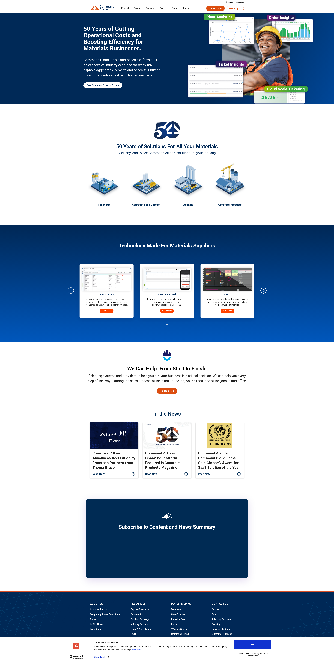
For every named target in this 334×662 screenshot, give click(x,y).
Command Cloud (180, 634)
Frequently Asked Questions (105, 614)
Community (137, 614)
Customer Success (222, 634)
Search (230, 2)
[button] (263, 290)
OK (252, 644)
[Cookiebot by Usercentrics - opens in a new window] (76, 657)
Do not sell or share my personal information (253, 654)
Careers (94, 619)
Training (216, 624)
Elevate (175, 624)
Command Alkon (98, 609)
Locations (95, 629)
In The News (96, 624)
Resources (151, 8)
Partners (164, 8)
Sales (215, 614)
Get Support (235, 8)
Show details (100, 657)
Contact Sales (215, 8)
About (174, 8)
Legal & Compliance (141, 629)
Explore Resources (140, 609)
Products (125, 8)
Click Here (106, 311)
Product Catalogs (140, 619)
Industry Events (179, 619)
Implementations (221, 629)
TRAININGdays (179, 629)
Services (138, 8)
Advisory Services (221, 619)
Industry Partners (140, 624)
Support (216, 609)
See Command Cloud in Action (103, 85)
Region (241, 2)
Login (186, 8)
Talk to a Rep (167, 391)
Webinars (176, 609)
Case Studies (178, 614)
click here (136, 650)
